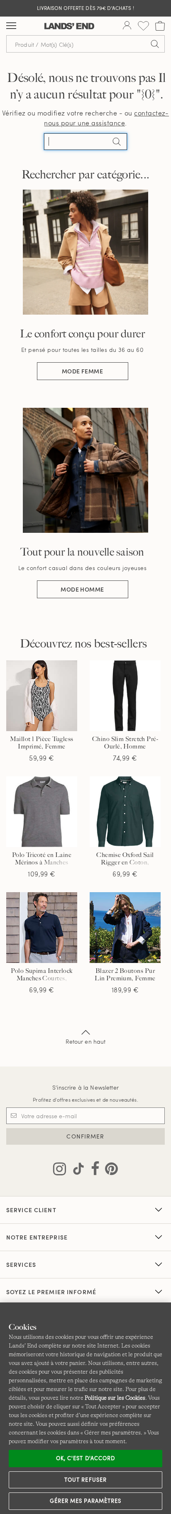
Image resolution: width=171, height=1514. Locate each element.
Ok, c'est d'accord (85, 1458)
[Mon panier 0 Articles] (160, 26)
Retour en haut (86, 1041)
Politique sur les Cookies (115, 1397)
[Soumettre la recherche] (155, 44)
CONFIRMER (85, 1136)
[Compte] (127, 26)
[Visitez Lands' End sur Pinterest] (109, 1170)
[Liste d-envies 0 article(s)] (143, 26)
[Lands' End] (69, 26)
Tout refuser (85, 1479)
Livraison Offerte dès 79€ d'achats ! (85, 8)
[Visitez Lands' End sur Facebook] (93, 1170)
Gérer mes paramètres (85, 1500)
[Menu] (11, 26)
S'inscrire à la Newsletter (85, 1087)
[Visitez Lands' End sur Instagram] (59, 1170)
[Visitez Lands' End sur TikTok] (76, 1170)
